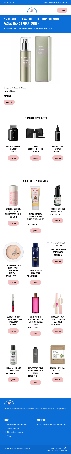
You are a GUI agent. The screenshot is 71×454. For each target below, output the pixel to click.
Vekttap (15, 88)
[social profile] (13, 2)
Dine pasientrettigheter (15, 432)
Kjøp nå (9, 102)
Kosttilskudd (23, 88)
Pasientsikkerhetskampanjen (17, 424)
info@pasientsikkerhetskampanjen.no (55, 2)
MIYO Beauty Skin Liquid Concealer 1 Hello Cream (58, 319)
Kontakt (58, 448)
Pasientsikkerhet (13, 428)
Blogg (9, 436)
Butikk (62, 10)
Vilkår (65, 448)
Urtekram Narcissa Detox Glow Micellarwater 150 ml (13, 211)
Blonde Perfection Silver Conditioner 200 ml (35, 370)
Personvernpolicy (53, 450)
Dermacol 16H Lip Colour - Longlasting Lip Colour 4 (13, 319)
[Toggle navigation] (6, 10)
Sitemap (64, 450)
